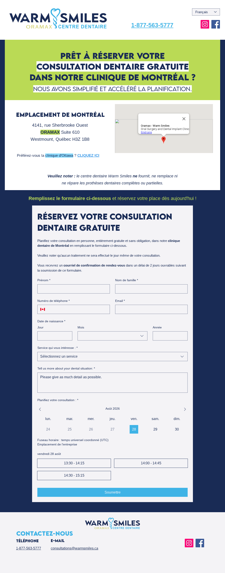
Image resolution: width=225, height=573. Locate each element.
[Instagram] (205, 24)
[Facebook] (215, 24)
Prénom (43, 280)
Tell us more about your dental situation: (66, 368)
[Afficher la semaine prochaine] (185, 409)
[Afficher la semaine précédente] (40, 409)
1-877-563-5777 (152, 25)
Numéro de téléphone (53, 301)
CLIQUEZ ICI (88, 155)
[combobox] (112, 336)
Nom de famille (126, 280)
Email (120, 301)
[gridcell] (134, 429)
